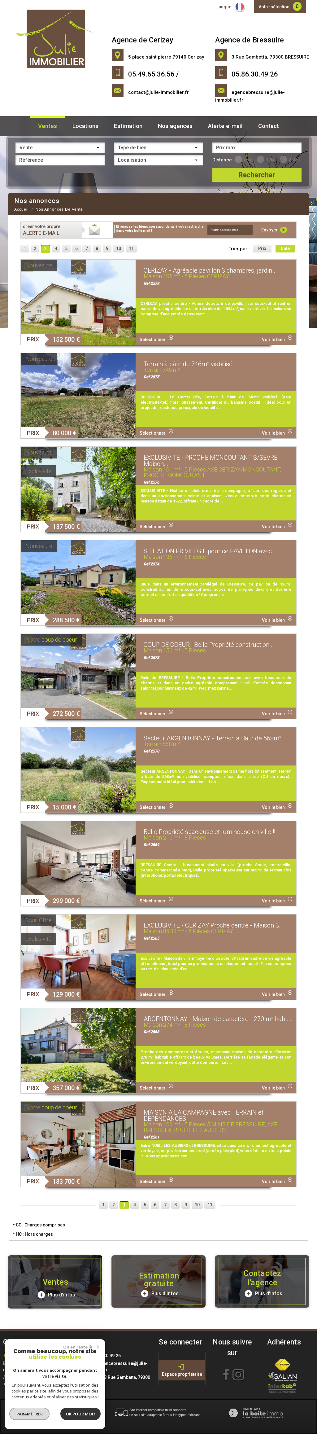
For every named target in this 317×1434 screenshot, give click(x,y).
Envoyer (270, 229)
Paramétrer (29, 1414)
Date (285, 248)
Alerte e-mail (225, 125)
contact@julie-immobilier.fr (158, 92)
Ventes (47, 125)
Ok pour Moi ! (80, 1414)
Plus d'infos (61, 1295)
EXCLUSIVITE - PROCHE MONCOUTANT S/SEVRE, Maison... (211, 460)
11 (131, 248)
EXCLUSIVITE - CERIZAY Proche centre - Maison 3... (214, 925)
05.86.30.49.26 (106, 1355)
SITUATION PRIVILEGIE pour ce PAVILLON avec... (210, 551)
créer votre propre (41, 230)
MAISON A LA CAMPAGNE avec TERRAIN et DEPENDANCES (203, 1115)
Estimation (128, 125)
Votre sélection (273, 6)
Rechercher (256, 175)
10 (118, 248)
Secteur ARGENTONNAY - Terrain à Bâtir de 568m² (212, 738)
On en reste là (77, 1347)
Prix (262, 248)
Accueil (21, 209)
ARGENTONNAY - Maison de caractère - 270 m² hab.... (217, 1019)
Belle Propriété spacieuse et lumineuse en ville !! (209, 831)
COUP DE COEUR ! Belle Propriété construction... (209, 644)
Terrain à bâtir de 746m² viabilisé (188, 364)
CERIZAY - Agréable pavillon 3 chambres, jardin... (210, 270)
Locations (85, 125)
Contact (268, 125)
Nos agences (175, 125)
